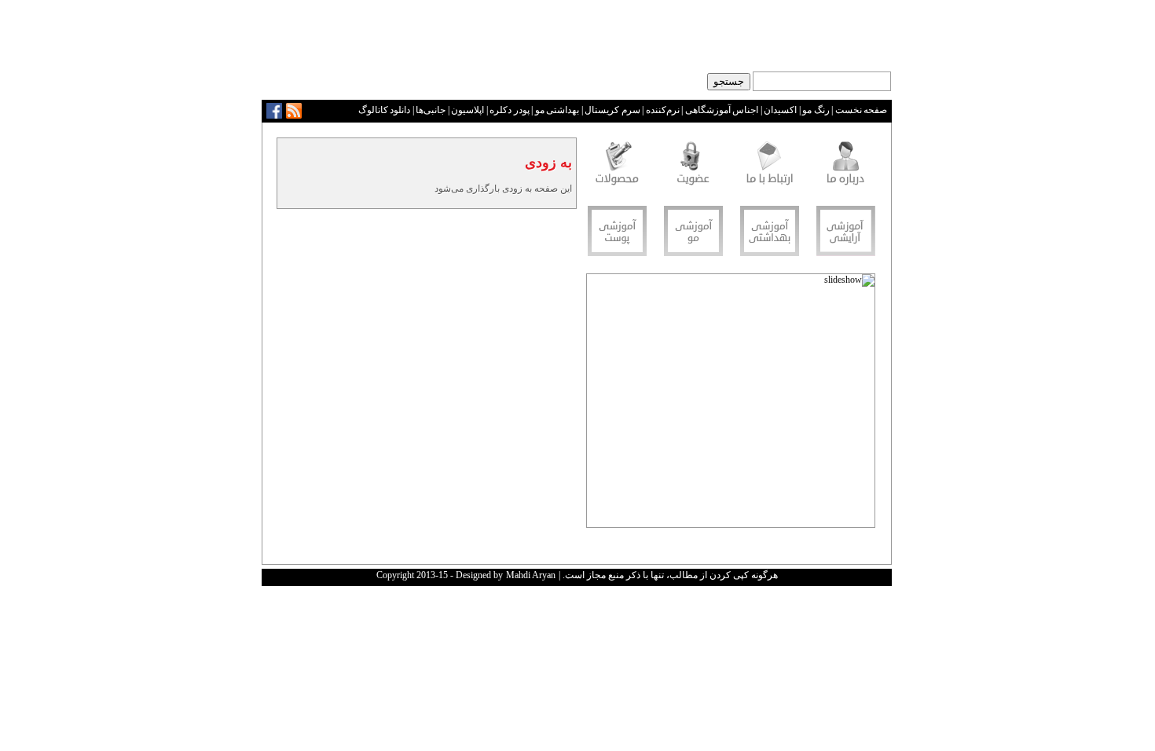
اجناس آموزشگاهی (722, 110)
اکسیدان (780, 110)
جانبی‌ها (431, 110)
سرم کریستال (612, 110)
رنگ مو (816, 110)
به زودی (548, 162)
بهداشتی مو (557, 110)
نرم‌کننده (663, 110)
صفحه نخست (861, 110)
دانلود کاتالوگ (384, 110)
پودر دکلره (510, 110)
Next (599, 405)
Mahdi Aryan (531, 575)
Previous (863, 405)
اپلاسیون (467, 110)
